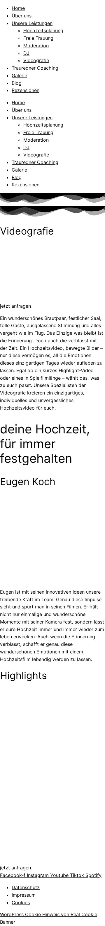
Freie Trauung (38, 38)
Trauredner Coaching (35, 68)
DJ (26, 53)
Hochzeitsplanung (43, 30)
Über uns (22, 16)
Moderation (36, 45)
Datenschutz (26, 887)
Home (18, 8)
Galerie (19, 75)
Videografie (36, 60)
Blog (17, 83)
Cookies (21, 902)
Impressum (24, 895)
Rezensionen (25, 90)
